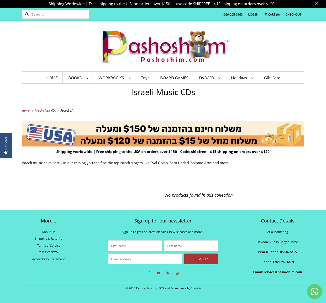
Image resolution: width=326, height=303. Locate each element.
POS (161, 288)
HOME (52, 78)
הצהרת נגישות (48, 252)
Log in (253, 14)
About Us (48, 232)
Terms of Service (48, 245)
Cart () (273, 14)
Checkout (293, 14)
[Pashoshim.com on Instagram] (177, 273)
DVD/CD (207, 78)
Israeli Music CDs (163, 92)
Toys (145, 78)
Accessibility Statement (48, 259)
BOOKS (76, 78)
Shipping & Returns (48, 238)
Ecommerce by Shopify (185, 288)
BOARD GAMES (174, 78)
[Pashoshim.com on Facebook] (149, 273)
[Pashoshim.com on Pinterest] (168, 273)
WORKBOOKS (112, 78)
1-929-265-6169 (231, 14)
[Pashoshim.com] (163, 47)
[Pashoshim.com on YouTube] (158, 273)
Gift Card (272, 78)
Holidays (240, 78)
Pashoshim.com (146, 288)
